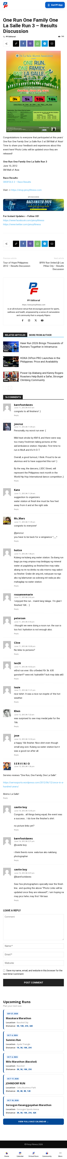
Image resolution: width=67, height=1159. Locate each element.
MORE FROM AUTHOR (40, 335)
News (6, 351)
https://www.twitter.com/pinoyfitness (22, 224)
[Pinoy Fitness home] (5, 5)
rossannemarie (23, 594)
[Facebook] (23, 43)
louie (17, 687)
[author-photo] (33, 296)
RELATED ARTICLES (15, 335)
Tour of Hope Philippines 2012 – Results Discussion (16, 264)
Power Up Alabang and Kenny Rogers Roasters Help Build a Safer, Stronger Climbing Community (41, 376)
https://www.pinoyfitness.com (33, 305)
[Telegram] (45, 43)
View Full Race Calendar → (33, 1121)
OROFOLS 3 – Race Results (17, 182)
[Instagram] (30, 321)
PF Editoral (11, 36)
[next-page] (10, 388)
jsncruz (18, 424)
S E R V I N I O (22, 763)
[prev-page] (5, 388)
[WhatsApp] (37, 43)
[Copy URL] (16, 43)
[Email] (52, 43)
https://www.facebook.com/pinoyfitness (23, 220)
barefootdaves (23, 405)
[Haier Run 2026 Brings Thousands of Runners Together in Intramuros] (11, 346)
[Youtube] (43, 321)
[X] (36, 321)
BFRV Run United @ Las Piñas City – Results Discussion (52, 266)
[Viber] (30, 43)
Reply (16, 415)
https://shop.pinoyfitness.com (26, 190)
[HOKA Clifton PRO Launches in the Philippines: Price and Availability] (11, 361)
